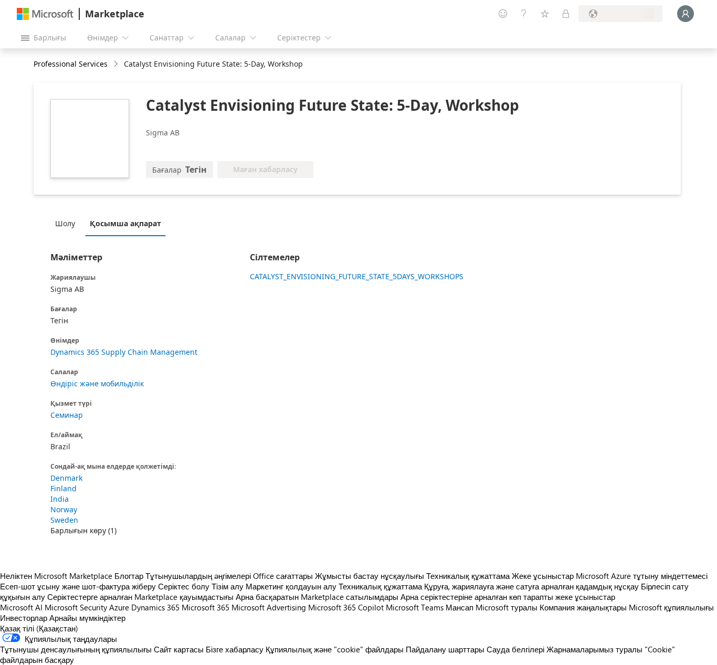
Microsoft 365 (205, 607)
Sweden (64, 520)
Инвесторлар (23, 618)
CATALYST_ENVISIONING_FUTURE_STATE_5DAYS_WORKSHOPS (355, 276)
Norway (63, 509)
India (59, 499)
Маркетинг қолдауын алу (291, 586)
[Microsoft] (45, 14)
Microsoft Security (76, 607)
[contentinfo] (117, 64)
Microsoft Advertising (268, 607)
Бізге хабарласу (234, 649)
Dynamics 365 (155, 607)
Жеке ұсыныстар (543, 576)
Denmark (66, 478)
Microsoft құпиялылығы (671, 607)
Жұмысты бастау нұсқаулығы (369, 576)
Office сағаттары (283, 576)
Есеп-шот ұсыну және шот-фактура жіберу (78, 586)
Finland (63, 488)
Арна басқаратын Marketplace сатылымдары (317, 597)
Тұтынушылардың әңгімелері (198, 576)
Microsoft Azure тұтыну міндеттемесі (642, 576)
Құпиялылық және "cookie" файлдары (335, 649)
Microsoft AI (21, 607)
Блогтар (128, 576)
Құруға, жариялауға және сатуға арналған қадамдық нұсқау (531, 586)
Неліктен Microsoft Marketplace (56, 576)
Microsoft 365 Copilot (346, 607)
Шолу (65, 223)
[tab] (67, 223)
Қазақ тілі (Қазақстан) (39, 628)
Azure (119, 607)
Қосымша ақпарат (125, 223)
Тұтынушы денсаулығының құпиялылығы (76, 649)
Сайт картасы (179, 649)
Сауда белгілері (515, 649)
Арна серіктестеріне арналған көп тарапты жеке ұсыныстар (507, 597)
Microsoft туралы (506, 607)
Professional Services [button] (71, 64)
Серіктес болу (183, 586)
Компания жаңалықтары (583, 607)
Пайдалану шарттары (445, 649)
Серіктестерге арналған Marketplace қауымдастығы (140, 597)
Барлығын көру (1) (83, 530)
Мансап (459, 607)
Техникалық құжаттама (468, 576)
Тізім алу (228, 586)
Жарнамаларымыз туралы (594, 649)
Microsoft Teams (415, 607)
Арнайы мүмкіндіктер (87, 618)
